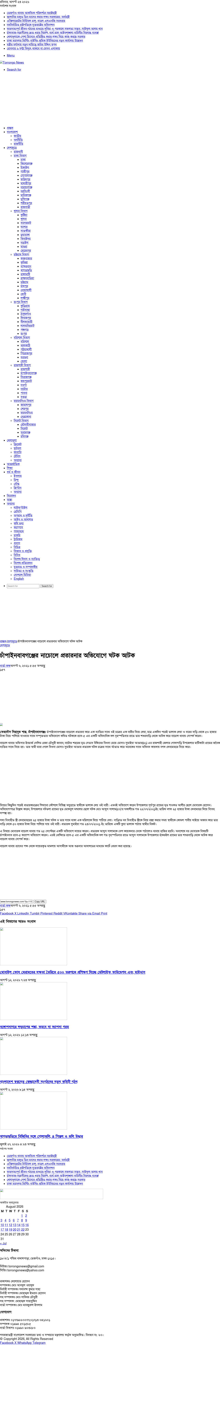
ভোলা (24, 361)
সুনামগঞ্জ (25, 432)
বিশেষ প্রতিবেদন (23, 563)
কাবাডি (17, 452)
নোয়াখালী (26, 290)
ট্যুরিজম (18, 539)
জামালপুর (26, 405)
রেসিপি (17, 512)
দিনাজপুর (26, 318)
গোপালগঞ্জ (26, 175)
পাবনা (24, 393)
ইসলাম (18, 476)
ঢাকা (23, 160)
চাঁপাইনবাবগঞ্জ (29, 373)
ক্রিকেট (17, 444)
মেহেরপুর (26, 251)
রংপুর (24, 334)
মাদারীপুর (26, 183)
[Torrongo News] (12, 63)
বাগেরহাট (26, 223)
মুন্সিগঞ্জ (25, 199)
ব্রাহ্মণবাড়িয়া (27, 278)
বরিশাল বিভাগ (22, 338)
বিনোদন (11, 496)
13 (14, 1225)
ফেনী (23, 294)
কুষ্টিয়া (24, 215)
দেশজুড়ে (12, 148)
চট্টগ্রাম (24, 282)
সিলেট (24, 429)
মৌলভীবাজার (28, 425)
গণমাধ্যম (19, 531)
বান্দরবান (26, 266)
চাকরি (17, 535)
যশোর (24, 227)
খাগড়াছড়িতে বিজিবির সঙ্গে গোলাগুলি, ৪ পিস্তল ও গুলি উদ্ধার (41, 1136)
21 (18, 1230)
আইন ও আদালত (23, 519)
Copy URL (40, 901)
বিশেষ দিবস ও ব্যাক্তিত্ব (27, 559)
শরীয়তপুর (26, 203)
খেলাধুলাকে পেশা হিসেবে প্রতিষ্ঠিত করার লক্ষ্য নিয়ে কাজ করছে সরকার (46, 37)
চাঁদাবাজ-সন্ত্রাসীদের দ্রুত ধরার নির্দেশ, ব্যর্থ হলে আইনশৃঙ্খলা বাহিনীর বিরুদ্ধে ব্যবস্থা (53, 33)
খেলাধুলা (12, 440)
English (19, 579)
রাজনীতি (18, 144)
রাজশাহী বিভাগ (22, 365)
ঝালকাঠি (25, 345)
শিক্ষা (10, 468)
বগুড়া (24, 397)
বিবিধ (17, 555)
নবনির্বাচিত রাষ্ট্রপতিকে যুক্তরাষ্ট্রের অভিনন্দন (30, 25)
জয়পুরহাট (26, 381)
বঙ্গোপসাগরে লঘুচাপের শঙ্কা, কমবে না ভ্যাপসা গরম (34, 1027)
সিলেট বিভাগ (21, 421)
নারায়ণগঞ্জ (26, 187)
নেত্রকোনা (26, 417)
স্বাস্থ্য (9, 500)
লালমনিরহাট (27, 326)
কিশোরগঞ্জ (26, 164)
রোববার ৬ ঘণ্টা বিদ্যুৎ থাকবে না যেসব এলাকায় (33, 49)
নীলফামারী (26, 322)
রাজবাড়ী (25, 207)
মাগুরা (24, 247)
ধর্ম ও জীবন (13, 472)
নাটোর (24, 389)
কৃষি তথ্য (19, 523)
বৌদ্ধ (16, 484)
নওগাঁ (24, 385)
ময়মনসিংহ (27, 413)
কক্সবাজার (26, 258)
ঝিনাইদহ (26, 239)
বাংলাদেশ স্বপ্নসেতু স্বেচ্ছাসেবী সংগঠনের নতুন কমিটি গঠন (39, 1081)
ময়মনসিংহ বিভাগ (24, 401)
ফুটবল (17, 448)
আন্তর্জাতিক (13, 464)
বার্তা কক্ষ (5, 666)
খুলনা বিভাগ (21, 211)
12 (10, 1225)
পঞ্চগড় (25, 330)
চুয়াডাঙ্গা (25, 235)
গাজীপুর (25, 171)
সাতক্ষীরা (26, 231)
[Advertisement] (110, 99)
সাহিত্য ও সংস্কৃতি (23, 571)
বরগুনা (24, 357)
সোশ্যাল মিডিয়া (22, 575)
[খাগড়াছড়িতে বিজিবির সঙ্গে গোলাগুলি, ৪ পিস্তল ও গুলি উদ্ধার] (33, 1129)
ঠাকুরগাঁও (26, 314)
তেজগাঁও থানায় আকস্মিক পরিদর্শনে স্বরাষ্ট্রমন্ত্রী (32, 13)
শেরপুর (25, 409)
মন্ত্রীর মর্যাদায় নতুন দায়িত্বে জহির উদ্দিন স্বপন (32, 45)
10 (2, 1225)
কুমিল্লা (24, 262)
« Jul (3, 1244)
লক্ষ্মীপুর (25, 298)
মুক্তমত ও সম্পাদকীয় (25, 567)
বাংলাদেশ (12, 132)
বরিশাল (25, 342)
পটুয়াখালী (26, 349)
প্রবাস (17, 543)
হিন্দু (16, 480)
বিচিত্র (17, 547)
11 (6, 1225)
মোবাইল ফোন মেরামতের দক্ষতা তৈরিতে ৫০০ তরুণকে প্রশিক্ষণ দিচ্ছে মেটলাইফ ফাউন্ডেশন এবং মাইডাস (72, 972)
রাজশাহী (25, 369)
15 (23, 1225)
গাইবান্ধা (25, 310)
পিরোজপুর (26, 353)
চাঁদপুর (24, 286)
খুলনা (24, 219)
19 (10, 1230)
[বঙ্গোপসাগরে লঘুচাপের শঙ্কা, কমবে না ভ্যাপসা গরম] (33, 1019)
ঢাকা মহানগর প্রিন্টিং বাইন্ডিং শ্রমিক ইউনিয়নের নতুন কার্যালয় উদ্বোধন (45, 41)
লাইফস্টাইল (20, 508)
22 (23, 1230)
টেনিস (17, 456)
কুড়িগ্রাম (25, 306)
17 (2, 1230)
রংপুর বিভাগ (21, 302)
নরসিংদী (25, 191)
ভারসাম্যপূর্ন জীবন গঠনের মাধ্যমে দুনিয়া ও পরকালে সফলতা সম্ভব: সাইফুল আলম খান (55, 29)
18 (6, 1230)
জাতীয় (17, 136)
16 (27, 1225)
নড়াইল (24, 243)
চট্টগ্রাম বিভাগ (21, 255)
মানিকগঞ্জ (26, 195)
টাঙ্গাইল (25, 168)
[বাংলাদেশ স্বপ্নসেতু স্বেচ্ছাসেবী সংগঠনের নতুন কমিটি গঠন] (33, 1074)
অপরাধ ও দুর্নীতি (23, 516)
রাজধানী (18, 152)
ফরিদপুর (25, 179)
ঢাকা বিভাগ (20, 156)
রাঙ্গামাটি (25, 274)
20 (14, 1230)
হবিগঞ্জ (24, 436)
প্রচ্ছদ (10, 128)
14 (18, 1225)
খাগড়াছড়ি (26, 270)
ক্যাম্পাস (18, 527)
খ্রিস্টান (17, 488)
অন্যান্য (17, 460)
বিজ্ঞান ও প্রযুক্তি (23, 551)
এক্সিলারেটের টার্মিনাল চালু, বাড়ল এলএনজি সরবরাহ (36, 21)
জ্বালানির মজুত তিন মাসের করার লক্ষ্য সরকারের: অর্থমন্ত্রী (38, 17)
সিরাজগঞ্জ (26, 377)
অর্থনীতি (18, 140)
